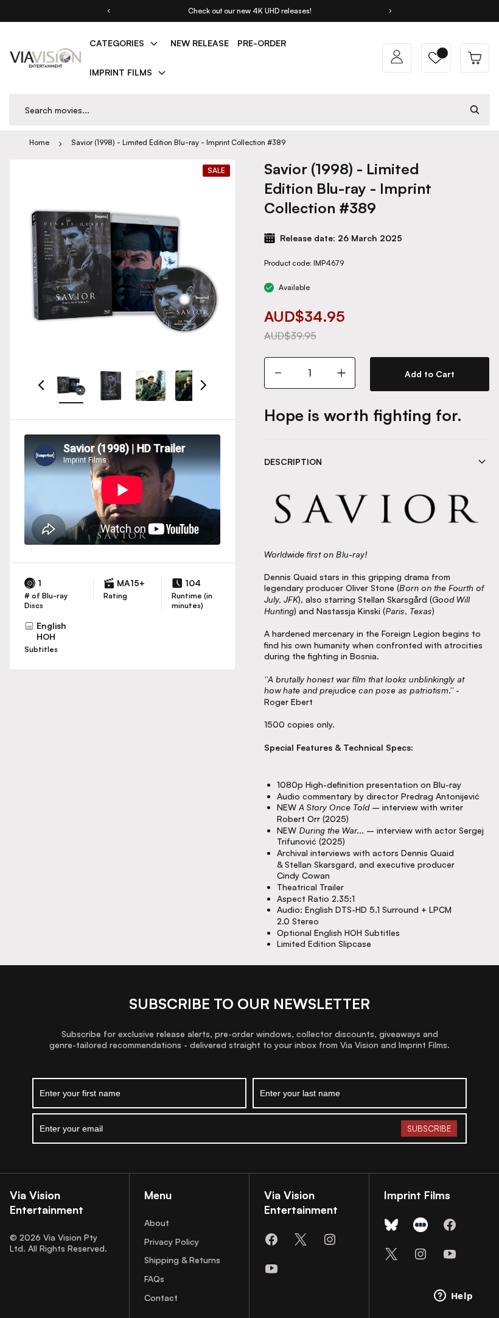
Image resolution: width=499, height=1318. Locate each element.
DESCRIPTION (293, 461)
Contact (161, 1297)
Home (39, 142)
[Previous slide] (108, 11)
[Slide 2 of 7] (110, 385)
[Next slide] (391, 11)
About (156, 1222)
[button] (435, 58)
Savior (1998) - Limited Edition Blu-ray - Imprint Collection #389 (178, 142)
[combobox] (234, 110)
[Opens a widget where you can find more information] (453, 1296)
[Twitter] (300, 1239)
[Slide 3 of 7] (150, 385)
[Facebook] (271, 1239)
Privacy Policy (171, 1241)
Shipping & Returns (182, 1260)
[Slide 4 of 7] (190, 385)
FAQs (154, 1279)
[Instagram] (330, 1239)
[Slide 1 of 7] (71, 385)
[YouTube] (271, 1268)
